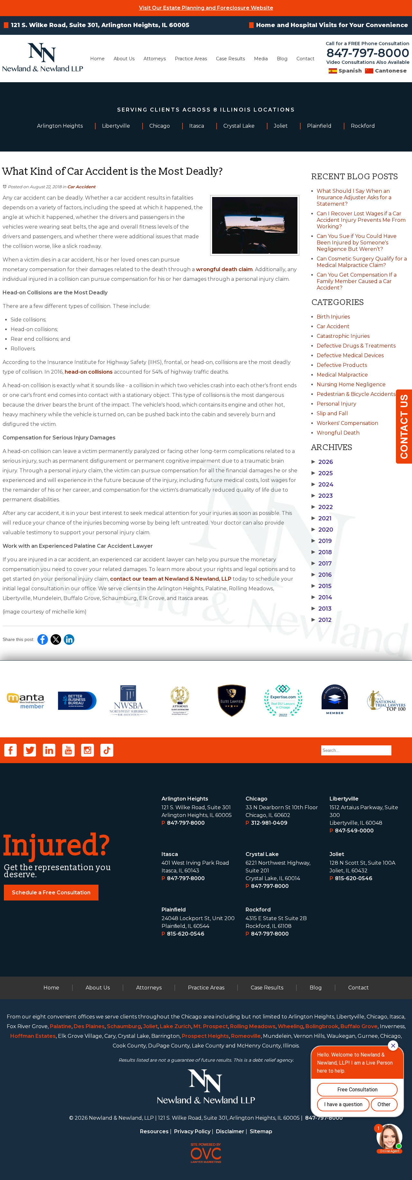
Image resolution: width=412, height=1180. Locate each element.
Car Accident (81, 186)
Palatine (60, 1026)
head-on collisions (89, 372)
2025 (322, 473)
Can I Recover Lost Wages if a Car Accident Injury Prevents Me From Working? (361, 220)
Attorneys (155, 59)
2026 (322, 462)
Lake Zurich (175, 1026)
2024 (322, 484)
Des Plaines (89, 1026)
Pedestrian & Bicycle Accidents (356, 394)
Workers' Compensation (347, 423)
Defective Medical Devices (350, 355)
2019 (322, 541)
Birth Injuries (333, 317)
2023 (322, 496)
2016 (322, 575)
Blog (282, 59)
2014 (322, 597)
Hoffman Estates (33, 1036)
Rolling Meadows (253, 1026)
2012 (322, 620)
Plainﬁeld (174, 910)
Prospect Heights (205, 1036)
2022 (322, 507)
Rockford (258, 910)
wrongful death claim (224, 269)
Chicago (256, 799)
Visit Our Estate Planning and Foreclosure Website (206, 8)
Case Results (230, 59)
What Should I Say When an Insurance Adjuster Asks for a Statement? (354, 197)
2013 (322, 608)
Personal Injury (336, 404)
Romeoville (246, 1036)
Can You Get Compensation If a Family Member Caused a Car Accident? (357, 281)
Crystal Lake (262, 854)
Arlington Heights (185, 799)
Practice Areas (191, 59)
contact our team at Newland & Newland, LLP (170, 579)
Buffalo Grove (359, 1026)
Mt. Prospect (210, 1026)
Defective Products (342, 365)
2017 (322, 563)
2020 (322, 529)
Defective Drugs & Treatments (356, 346)
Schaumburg (124, 1026)
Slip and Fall (332, 413)
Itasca (170, 854)
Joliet (337, 854)
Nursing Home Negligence (351, 384)
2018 (322, 552)
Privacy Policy (192, 1131)
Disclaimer (230, 1131)
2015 (322, 586)
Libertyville (344, 799)
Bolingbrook (321, 1026)
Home (97, 59)
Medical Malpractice (342, 375)
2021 (322, 518)
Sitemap (261, 1131)
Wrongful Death (338, 433)
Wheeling (290, 1026)
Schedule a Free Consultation (51, 893)
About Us (124, 59)
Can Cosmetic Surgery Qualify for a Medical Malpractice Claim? (362, 262)
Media (261, 59)
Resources (154, 1131)
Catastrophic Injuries (343, 336)
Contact (305, 59)
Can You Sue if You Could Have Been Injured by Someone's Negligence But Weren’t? (357, 242)
